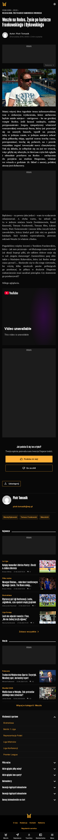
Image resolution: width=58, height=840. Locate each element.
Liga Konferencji (10, 748)
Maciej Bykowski (10, 517)
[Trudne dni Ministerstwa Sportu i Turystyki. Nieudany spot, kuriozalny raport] (29, 676)
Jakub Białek (6, 698)
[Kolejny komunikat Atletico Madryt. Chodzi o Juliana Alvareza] (29, 566)
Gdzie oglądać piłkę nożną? (12, 768)
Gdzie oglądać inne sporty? (12, 775)
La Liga (5, 561)
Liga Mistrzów (9, 742)
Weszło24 (45, 517)
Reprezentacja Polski (12, 735)
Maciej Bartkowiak (8, 623)
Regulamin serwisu (29, 828)
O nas (15, 823)
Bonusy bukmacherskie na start (13, 799)
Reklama (41, 823)
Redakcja (23, 823)
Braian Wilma (6, 572)
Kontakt (33, 823)
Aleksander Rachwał (9, 606)
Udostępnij (14, 483)
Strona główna (6, 10)
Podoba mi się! (31, 459)
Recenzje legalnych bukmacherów (14, 787)
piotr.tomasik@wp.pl (23, 506)
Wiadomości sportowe (10, 716)
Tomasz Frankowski (29, 517)
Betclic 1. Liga (9, 729)
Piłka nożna (6, 578)
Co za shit (31, 468)
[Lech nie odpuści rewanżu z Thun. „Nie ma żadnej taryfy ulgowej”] (29, 617)
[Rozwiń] (53, 716)
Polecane (6, 671)
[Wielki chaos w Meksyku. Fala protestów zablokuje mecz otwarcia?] (29, 693)
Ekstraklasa (7, 595)
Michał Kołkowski (8, 681)
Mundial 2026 (7, 688)
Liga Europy (7, 612)
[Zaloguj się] (54, 4)
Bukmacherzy (7, 781)
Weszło (15, 10)
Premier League (10, 754)
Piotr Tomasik (22, 33)
